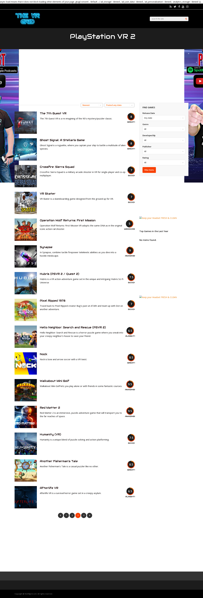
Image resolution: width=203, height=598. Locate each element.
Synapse (46, 247)
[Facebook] (179, 7)
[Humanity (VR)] (26, 454)
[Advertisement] (101, 76)
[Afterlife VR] (26, 507)
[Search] (186, 19)
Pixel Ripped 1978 (52, 300)
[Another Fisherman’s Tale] (26, 480)
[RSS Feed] (171, 7)
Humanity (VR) (50, 434)
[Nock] (26, 373)
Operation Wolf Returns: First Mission (68, 220)
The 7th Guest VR (53, 113)
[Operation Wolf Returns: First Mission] (26, 240)
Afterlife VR (49, 488)
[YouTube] (183, 7)
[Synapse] (26, 266)
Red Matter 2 (50, 407)
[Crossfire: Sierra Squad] (26, 186)
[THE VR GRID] (28, 25)
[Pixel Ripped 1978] (26, 320)
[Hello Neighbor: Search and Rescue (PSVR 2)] (26, 347)
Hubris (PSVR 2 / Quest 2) (59, 274)
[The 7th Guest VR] (26, 133)
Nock (43, 354)
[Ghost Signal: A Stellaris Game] (26, 159)
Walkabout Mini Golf (54, 381)
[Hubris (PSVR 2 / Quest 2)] (26, 293)
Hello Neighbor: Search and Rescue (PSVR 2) (73, 327)
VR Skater (47, 193)
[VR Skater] (26, 213)
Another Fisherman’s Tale (59, 461)
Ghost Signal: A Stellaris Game (62, 140)
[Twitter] (175, 7)
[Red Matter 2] (26, 427)
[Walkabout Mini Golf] (26, 400)
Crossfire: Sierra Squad (57, 167)
